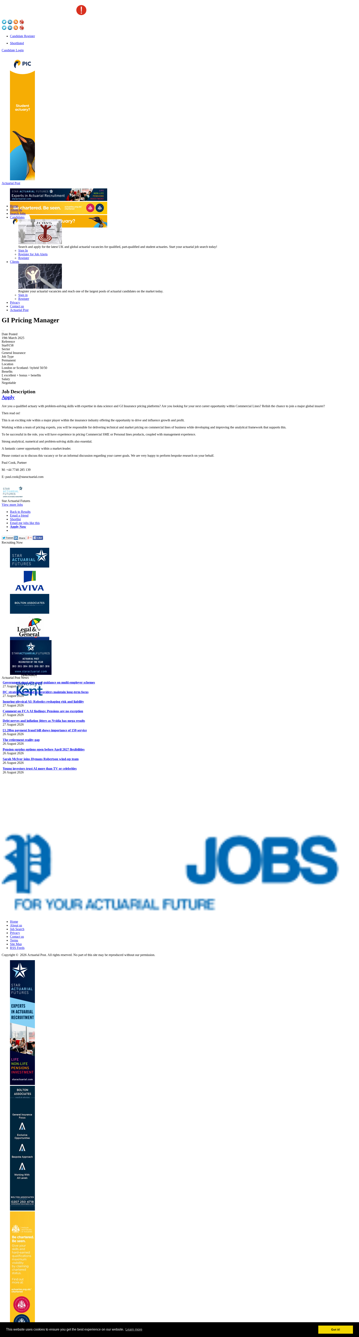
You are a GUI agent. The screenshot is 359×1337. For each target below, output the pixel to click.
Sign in (23, 295)
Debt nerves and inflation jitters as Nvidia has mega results (44, 720)
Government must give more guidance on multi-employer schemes (49, 682)
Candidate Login (13, 50)
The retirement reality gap (21, 740)
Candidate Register (22, 36)
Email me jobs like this (25, 523)
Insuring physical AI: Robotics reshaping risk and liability (43, 701)
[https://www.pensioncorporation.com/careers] (22, 179)
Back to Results (20, 511)
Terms (14, 940)
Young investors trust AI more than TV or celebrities (40, 768)
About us (16, 209)
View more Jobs (12, 504)
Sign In (23, 250)
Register (23, 258)
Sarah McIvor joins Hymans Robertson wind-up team (41, 759)
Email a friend (19, 515)
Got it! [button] (335, 1329)
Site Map (16, 944)
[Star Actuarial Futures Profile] (14, 497)
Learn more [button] (133, 1329)
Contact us (17, 306)
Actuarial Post (11, 183)
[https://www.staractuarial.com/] (58, 200)
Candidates (17, 217)
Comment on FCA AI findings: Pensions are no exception (43, 711)
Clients (14, 261)
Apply (8, 397)
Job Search (17, 929)
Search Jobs (18, 213)
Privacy (15, 302)
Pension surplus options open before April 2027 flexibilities (44, 749)
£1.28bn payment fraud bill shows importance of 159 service (45, 730)
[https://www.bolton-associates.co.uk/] (22, 1209)
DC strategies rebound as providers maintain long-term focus (46, 692)
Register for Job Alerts (33, 254)
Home (14, 206)
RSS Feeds (17, 948)
